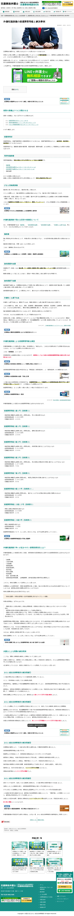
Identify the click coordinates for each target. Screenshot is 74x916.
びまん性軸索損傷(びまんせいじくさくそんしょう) (23, 124)
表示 (16, 89)
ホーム (41, 884)
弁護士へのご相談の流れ (37, 820)
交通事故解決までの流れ (46, 897)
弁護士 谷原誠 (14, 830)
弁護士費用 (43, 902)
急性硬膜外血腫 (32, 225)
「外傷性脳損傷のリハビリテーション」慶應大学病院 (58, 325)
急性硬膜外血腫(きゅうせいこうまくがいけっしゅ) (21, 167)
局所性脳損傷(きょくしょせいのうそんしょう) (22, 122)
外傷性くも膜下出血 (60, 225)
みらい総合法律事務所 (9, 887)
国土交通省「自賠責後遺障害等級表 (62, 400)
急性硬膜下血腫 (45, 225)
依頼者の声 (43, 907)
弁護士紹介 (43, 899)
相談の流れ (43, 904)
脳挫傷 (8, 165)
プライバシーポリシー (63, 898)
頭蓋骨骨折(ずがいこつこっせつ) (18, 120)
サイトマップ (60, 901)
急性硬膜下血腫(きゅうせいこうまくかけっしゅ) (20, 169)
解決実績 (42, 891)
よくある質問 (43, 894)
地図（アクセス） (61, 896)
